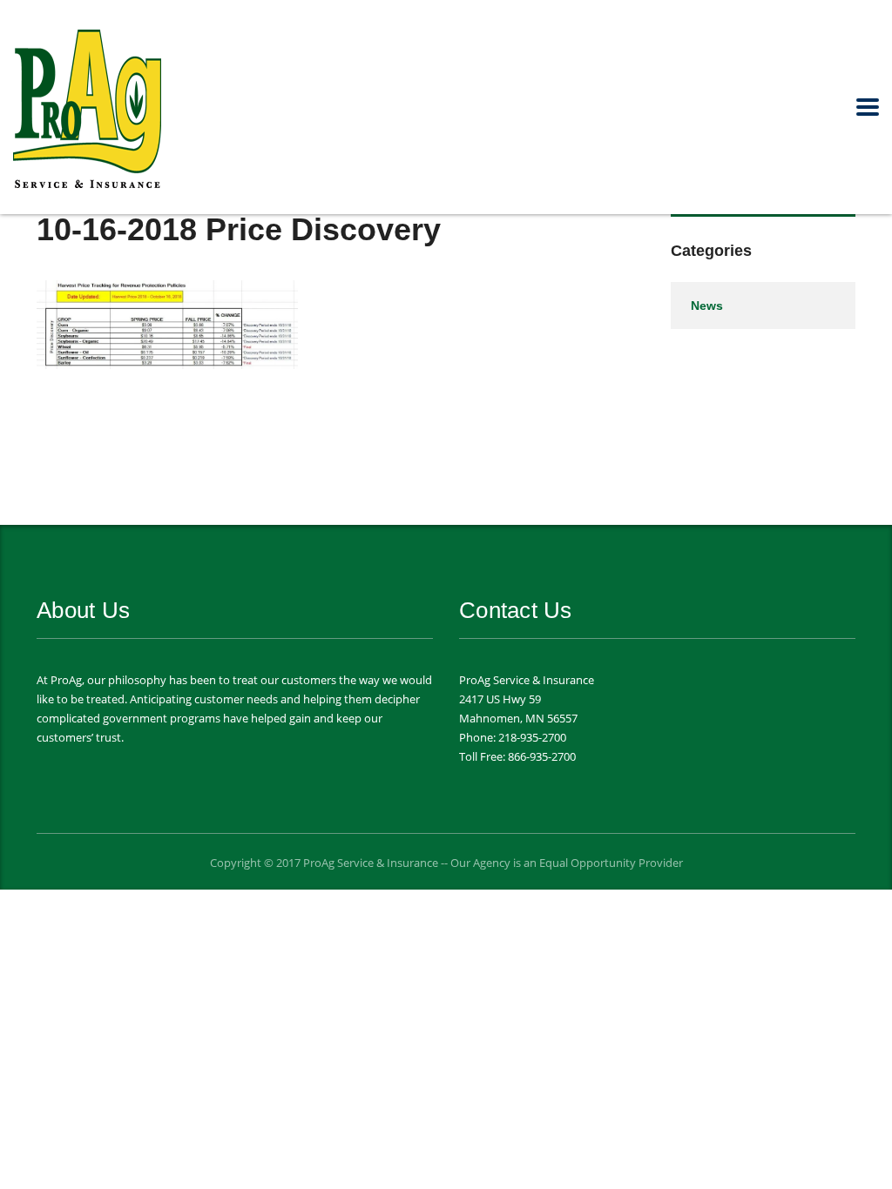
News (707, 305)
